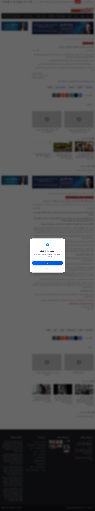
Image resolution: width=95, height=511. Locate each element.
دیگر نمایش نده (47, 268)
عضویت (47, 263)
